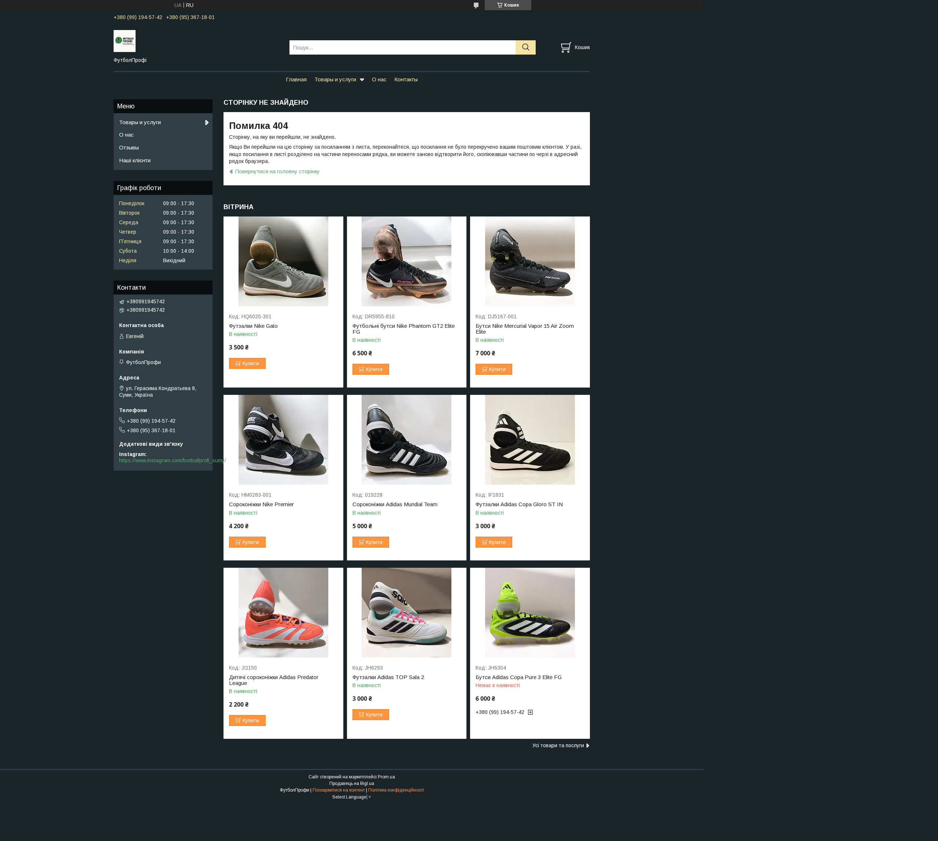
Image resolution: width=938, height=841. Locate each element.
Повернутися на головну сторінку (277, 171)
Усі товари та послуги (558, 745)
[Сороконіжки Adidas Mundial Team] (407, 440)
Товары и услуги (335, 79)
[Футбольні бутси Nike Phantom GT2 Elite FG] (407, 261)
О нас (379, 79)
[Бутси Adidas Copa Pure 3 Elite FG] (530, 612)
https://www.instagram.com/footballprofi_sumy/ (172, 460)
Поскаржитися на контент (339, 790)
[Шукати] (526, 47)
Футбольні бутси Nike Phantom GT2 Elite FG (403, 329)
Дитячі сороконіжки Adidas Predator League (273, 680)
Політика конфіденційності (396, 790)
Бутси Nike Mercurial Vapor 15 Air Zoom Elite (525, 329)
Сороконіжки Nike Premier (261, 504)
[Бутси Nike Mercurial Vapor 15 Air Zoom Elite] (530, 261)
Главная (296, 79)
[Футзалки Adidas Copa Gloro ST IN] (530, 440)
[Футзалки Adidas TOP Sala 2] (407, 612)
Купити (251, 363)
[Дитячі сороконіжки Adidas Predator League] (283, 612)
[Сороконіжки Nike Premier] (283, 440)
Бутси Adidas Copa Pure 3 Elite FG (519, 677)
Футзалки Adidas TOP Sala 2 (388, 677)
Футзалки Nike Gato (253, 326)
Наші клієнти (135, 160)
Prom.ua (386, 776)
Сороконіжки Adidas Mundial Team (394, 504)
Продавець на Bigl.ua (351, 783)
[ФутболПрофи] (197, 41)
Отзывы (129, 147)
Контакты (406, 79)
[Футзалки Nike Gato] (283, 261)
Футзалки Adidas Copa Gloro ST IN (519, 504)
